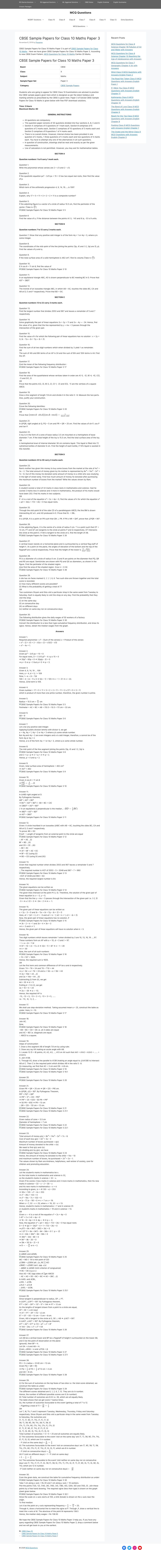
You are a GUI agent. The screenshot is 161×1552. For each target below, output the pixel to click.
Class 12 (113, 20)
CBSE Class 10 (27, 1531)
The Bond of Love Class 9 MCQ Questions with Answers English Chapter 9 (125, 109)
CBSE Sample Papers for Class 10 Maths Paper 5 (40, 1533)
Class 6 (92, 20)
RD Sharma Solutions (26, 2)
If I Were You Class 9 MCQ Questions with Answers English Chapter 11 (125, 91)
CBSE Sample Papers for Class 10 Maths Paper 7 (40, 1536)
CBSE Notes (89, 2)
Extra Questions (127, 20)
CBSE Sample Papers (70, 85)
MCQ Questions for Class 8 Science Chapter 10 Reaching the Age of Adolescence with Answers (126, 56)
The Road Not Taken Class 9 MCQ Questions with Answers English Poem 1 (126, 81)
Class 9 (62, 20)
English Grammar (103, 2)
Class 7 (82, 20)
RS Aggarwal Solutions (48, 2)
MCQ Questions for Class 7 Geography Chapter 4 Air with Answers (124, 65)
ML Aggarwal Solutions (70, 2)
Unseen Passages (25, 6)
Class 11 (102, 20)
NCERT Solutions (34, 20)
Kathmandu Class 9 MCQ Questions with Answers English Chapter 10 (125, 100)
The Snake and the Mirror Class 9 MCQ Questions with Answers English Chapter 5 (126, 134)
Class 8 (72, 20)
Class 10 (51, 20)
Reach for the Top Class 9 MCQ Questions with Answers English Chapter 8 (125, 119)
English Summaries (119, 2)
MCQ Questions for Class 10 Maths (59, 54)
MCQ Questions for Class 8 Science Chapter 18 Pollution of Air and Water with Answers (126, 47)
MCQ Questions (80, 12)
